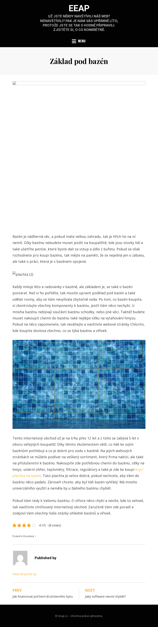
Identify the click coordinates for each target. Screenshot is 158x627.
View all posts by (24, 574)
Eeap (79, 8)
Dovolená (28, 536)
